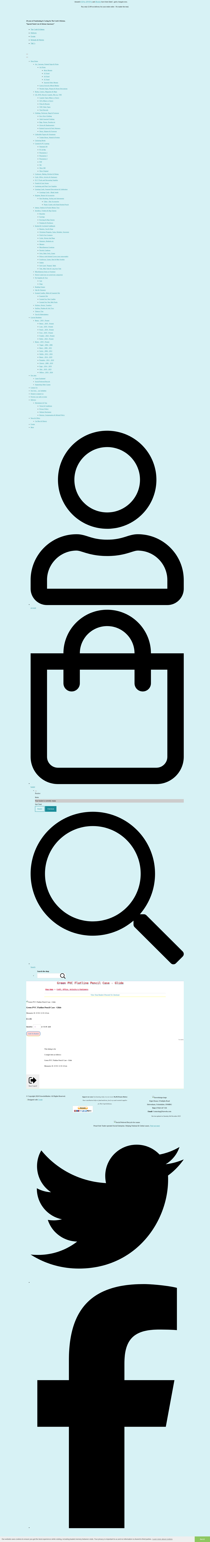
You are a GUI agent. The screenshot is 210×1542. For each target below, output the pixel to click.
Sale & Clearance (40, 290)
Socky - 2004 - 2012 (45, 351)
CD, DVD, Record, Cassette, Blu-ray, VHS (48, 95)
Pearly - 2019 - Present (46, 330)
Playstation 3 (43, 156)
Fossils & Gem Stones (42, 183)
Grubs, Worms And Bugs (47, 238)
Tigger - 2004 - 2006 (45, 345)
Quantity (29, 1027)
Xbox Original (43, 171)
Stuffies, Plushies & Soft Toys (44, 308)
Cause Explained (40, 378)
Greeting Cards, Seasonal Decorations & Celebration (51, 189)
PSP (40, 162)
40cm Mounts (48, 70)
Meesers (41, 244)
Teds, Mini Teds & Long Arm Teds (50, 269)
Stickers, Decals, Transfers (43, 305)
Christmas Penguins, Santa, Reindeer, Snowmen (54, 232)
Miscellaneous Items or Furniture (45, 272)
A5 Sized (46, 79)
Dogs (41, 284)
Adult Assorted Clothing (46, 119)
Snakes (41, 262)
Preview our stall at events (39, 397)
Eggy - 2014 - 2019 (45, 366)
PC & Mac (42, 150)
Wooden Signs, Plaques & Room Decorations (53, 89)
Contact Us (34, 388)
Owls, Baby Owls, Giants (47, 253)
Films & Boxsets (44, 104)
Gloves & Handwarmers (46, 125)
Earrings (42, 217)
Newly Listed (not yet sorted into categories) (49, 275)
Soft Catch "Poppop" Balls (47, 266)
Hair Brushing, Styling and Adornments (51, 198)
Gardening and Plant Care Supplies (46, 186)
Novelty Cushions (44, 250)
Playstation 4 (43, 159)
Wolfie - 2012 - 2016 (45, 354)
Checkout (50, 809)
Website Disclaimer (45, 412)
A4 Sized (46, 76)
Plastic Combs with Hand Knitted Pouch (56, 204)
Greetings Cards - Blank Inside (48, 192)
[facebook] (107, 1527)
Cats (40, 281)
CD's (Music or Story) (46, 101)
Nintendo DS (43, 147)
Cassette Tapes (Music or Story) (49, 98)
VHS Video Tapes (44, 107)
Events (33, 424)
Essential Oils (43, 296)
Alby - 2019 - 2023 (45, 369)
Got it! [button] (202, 1539)
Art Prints (42, 67)
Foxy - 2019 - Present (46, 333)
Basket (39, 809)
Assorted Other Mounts (51, 82)
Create (40, 1100)
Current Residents (36, 317)
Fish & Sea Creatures (45, 235)
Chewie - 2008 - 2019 (46, 363)
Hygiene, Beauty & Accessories (44, 195)
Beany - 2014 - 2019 (45, 357)
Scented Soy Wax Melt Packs (48, 302)
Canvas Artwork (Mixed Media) (49, 86)
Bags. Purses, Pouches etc (47, 122)
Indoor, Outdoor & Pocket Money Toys (47, 208)
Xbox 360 (42, 168)
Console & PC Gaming (42, 143)
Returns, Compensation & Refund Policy (52, 415)
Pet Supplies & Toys (41, 278)
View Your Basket (97, 995)
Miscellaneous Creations (46, 247)
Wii (40, 165)
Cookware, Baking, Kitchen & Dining (47, 174)
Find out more (155, 1126)
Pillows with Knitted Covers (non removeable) (53, 256)
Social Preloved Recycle (42, 381)
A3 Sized (46, 73)
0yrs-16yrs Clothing (45, 116)
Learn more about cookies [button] (162, 1539)
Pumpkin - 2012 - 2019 (46, 360)
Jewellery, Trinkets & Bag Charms (45, 211)
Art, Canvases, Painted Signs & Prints (47, 64)
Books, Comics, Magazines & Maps (46, 92)
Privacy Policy (43, 409)
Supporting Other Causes (42, 385)
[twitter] (107, 1282)
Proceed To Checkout (111, 995)
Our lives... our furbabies (38, 391)
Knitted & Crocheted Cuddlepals (45, 226)
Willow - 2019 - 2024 (46, 372)
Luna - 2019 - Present (46, 327)
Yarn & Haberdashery (41, 314)
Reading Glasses (40, 287)
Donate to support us (37, 394)
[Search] (63, 975)
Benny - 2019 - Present (42, 320)
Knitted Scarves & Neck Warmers (49, 128)
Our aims (33, 375)
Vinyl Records (43, 110)
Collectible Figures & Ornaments (45, 134)
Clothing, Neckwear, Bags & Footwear (47, 113)
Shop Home (34, 61)
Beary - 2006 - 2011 (45, 348)
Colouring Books (40, 140)
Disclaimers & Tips (41, 403)
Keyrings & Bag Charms (47, 220)
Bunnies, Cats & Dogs (46, 229)
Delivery (33, 400)
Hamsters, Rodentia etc (46, 241)
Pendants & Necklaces (46, 223)
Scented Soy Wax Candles (47, 299)
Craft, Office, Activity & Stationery (46, 177)
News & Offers (35, 418)
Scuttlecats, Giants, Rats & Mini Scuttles (52, 259)
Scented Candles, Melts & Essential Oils (47, 293)
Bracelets (42, 214)
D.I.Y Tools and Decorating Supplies (46, 180)
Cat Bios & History (41, 421)
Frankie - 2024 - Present (46, 336)
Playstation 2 (43, 153)
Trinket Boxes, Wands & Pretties (49, 137)
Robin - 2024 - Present (46, 339)
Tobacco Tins (39, 311)
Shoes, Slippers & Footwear (48, 131)
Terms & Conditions (45, 406)
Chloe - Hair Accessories (51, 201)
